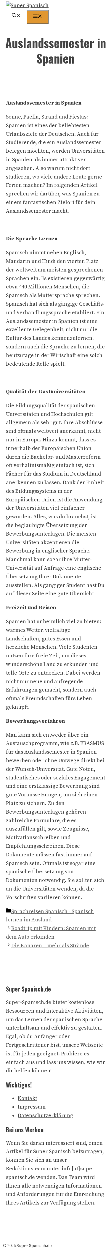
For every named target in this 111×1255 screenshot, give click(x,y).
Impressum (32, 1107)
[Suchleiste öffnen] (16, 16)
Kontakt (27, 1098)
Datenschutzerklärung (45, 1115)
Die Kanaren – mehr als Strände (50, 945)
